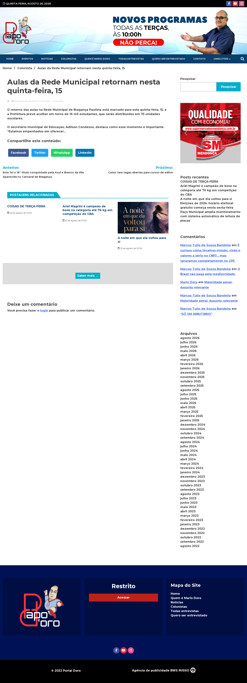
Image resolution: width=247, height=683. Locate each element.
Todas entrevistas (131, 58)
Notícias (47, 58)
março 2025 (189, 411)
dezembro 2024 (192, 424)
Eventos (27, 58)
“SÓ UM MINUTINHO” (196, 314)
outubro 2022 (190, 537)
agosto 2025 (189, 390)
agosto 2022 (189, 546)
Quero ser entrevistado (168, 58)
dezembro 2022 (192, 528)
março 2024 (189, 463)
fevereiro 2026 (191, 364)
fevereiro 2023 (191, 520)
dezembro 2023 (192, 476)
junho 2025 (188, 398)
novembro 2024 (192, 429)
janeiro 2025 (189, 420)
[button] (210, 133)
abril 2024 (188, 459)
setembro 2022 (192, 541)
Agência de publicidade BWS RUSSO (161, 670)
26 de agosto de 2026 (20, 212)
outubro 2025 (190, 381)
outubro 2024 (190, 433)
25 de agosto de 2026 (75, 220)
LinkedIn (85, 152)
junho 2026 (189, 346)
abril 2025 (187, 407)
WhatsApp (62, 152)
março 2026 (189, 359)
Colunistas (68, 58)
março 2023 (189, 515)
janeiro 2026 (190, 368)
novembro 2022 (192, 533)
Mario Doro (188, 282)
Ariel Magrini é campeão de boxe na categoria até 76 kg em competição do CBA (87, 210)
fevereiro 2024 (191, 468)
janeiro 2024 (190, 472)
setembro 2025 (192, 385)
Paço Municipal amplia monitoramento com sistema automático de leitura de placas (210, 216)
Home (10, 58)
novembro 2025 (192, 377)
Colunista (45, 101)
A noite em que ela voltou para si (206, 199)
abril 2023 (187, 511)
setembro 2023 (192, 489)
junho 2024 (189, 450)
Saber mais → (87, 275)
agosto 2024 (190, 442)
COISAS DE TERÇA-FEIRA (26, 206)
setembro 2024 (192, 437)
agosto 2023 (189, 494)
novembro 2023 (192, 481)
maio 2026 (188, 351)
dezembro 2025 (192, 372)
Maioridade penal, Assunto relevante (209, 300)
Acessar (123, 597)
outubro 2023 (190, 485)
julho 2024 (188, 446)
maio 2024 (188, 455)
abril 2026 (188, 355)
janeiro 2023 (189, 524)
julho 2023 (188, 498)
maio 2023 (188, 507)
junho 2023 (188, 502)
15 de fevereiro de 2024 (26, 101)
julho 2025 (188, 394)
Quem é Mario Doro (97, 58)
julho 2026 (188, 342)
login (44, 310)
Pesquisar (188, 79)
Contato (199, 58)
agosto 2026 (190, 338)
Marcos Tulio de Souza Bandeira (205, 245)
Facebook (18, 152)
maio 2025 (188, 403)
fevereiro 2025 (191, 416)
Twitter (40, 152)
